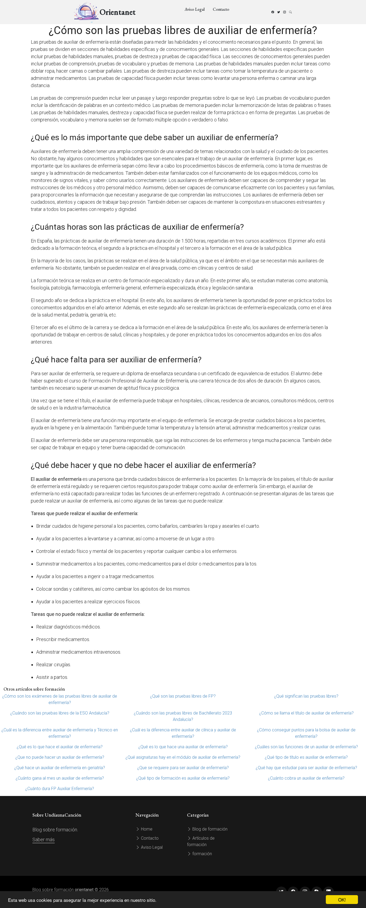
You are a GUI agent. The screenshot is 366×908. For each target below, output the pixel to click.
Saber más (43, 839)
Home (146, 829)
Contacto (221, 9)
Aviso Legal (195, 9)
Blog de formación (209, 829)
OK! (342, 899)
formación (201, 853)
